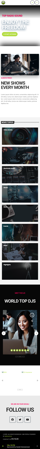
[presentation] (4, 333)
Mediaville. (8, 436)
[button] (16, 356)
